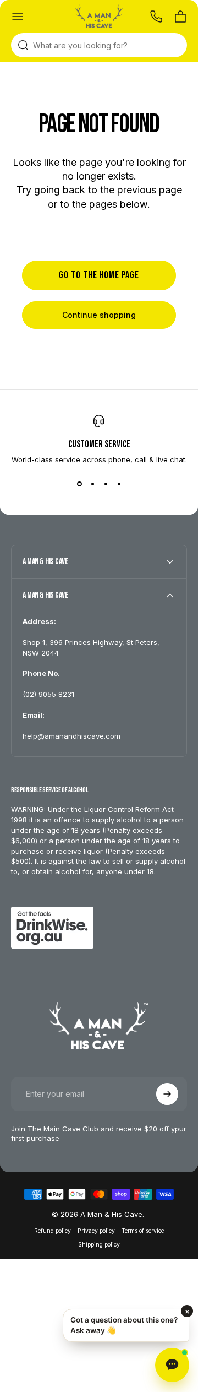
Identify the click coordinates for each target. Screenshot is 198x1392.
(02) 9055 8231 (48, 694)
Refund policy (52, 1230)
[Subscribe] (167, 1094)
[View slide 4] (118, 483)
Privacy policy (96, 1230)
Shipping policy (99, 1244)
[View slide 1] (79, 483)
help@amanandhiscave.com (71, 736)
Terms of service (143, 1230)
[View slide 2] (92, 483)
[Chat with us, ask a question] (172, 1365)
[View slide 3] (105, 483)
